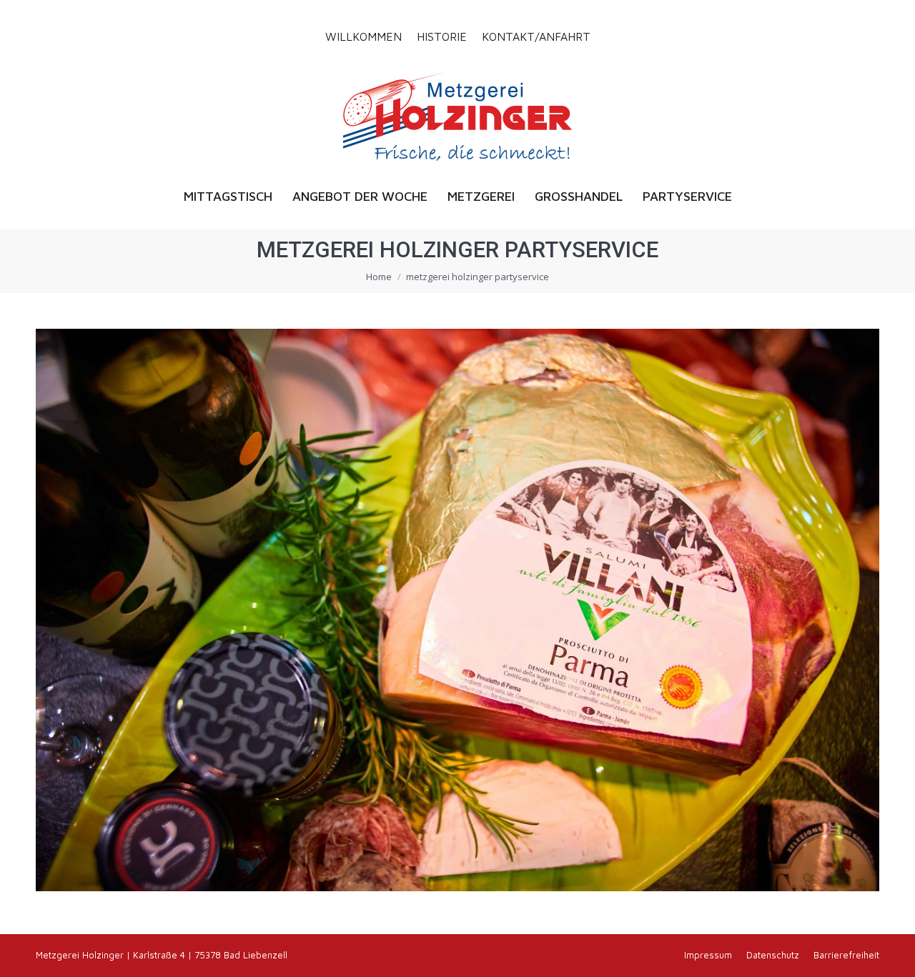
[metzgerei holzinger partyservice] (457, 610)
